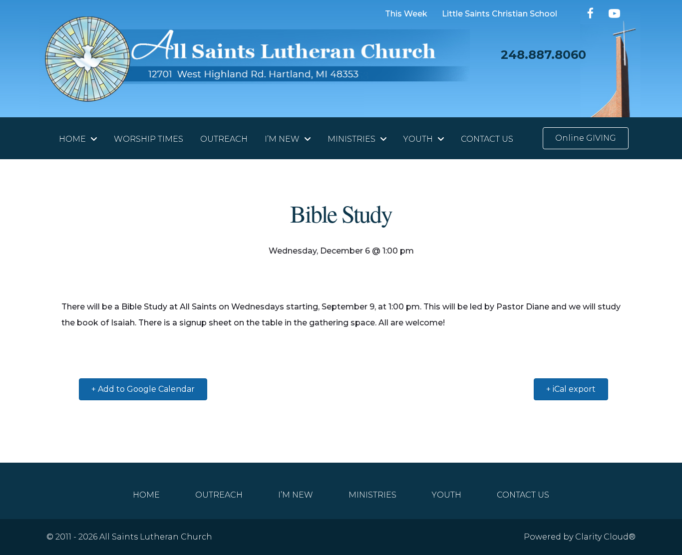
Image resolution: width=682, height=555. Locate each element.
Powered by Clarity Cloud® (580, 537)
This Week (406, 14)
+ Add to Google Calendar (143, 389)
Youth (446, 494)
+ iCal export (571, 389)
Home (146, 494)
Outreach (219, 494)
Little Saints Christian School (499, 14)
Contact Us (523, 494)
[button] (591, 13)
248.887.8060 (543, 54)
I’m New (295, 494)
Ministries (372, 494)
